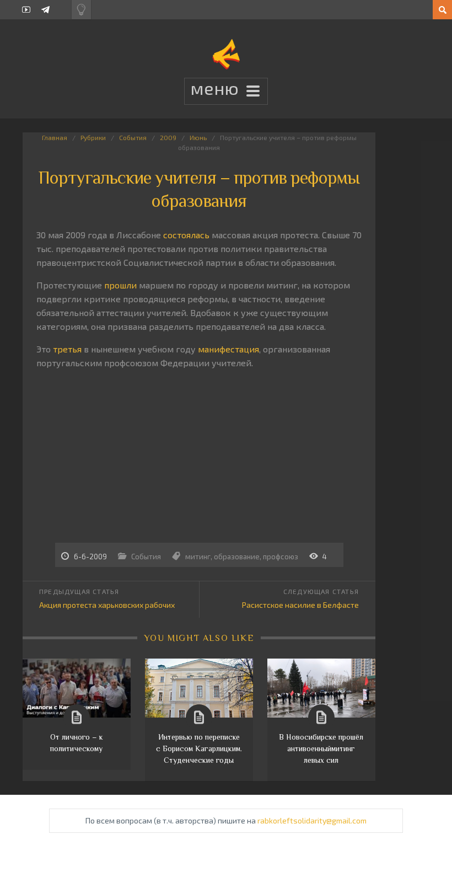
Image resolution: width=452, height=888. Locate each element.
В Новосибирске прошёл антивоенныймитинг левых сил (321, 748)
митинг (198, 556)
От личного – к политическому (76, 742)
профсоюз (280, 556)
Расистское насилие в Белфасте (300, 604)
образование (237, 556)
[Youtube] (26, 9)
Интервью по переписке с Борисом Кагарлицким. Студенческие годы (199, 748)
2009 (168, 137)
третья (67, 349)
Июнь (198, 137)
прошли (120, 285)
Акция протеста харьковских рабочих (107, 604)
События (133, 137)
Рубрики (93, 137)
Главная (54, 137)
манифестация (228, 349)
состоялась (186, 234)
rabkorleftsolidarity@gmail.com (312, 820)
